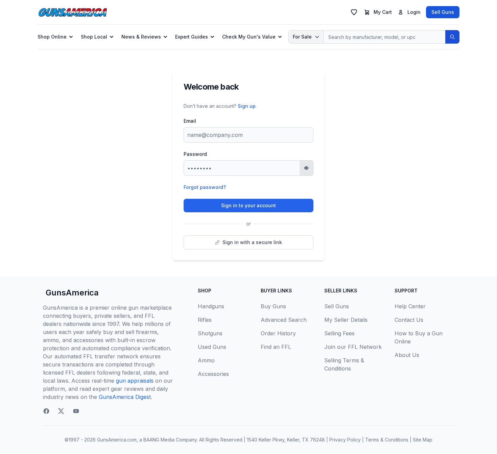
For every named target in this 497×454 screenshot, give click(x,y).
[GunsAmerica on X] (61, 411)
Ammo (206, 360)
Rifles (205, 319)
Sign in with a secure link (252, 242)
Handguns (211, 306)
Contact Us (409, 319)
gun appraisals (134, 380)
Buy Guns (273, 306)
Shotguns (210, 333)
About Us (407, 355)
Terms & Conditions (386, 440)
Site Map (422, 440)
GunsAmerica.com (117, 440)
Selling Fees (339, 333)
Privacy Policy (345, 440)
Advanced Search (284, 319)
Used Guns (212, 346)
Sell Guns (442, 12)
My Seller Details (346, 319)
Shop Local (94, 37)
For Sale (302, 37)
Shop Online (52, 37)
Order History (278, 333)
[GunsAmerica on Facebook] (46, 411)
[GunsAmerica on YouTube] (76, 411)
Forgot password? (205, 187)
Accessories (213, 374)
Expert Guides (191, 37)
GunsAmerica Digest (125, 396)
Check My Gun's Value (249, 37)
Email (190, 121)
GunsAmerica (72, 292)
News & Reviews (141, 37)
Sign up (247, 106)
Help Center (410, 306)
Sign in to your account (248, 205)
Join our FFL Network (353, 346)
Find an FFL (276, 346)
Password (195, 154)
